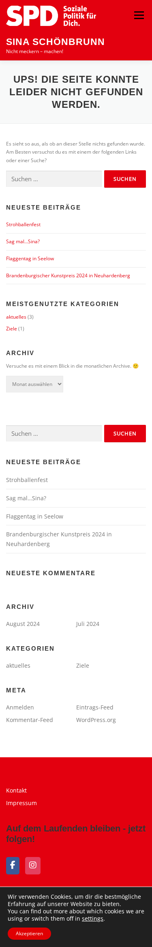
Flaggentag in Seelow (30, 258)
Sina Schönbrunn (55, 41)
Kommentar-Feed (29, 720)
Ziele (11, 328)
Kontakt (16, 790)
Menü (138, 15)
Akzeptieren (29, 933)
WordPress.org (96, 720)
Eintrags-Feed (94, 707)
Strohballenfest (23, 224)
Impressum (21, 803)
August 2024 (23, 624)
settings (92, 918)
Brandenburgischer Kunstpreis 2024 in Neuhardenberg (68, 275)
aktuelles (16, 316)
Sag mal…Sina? (23, 241)
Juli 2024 (87, 624)
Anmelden (20, 707)
